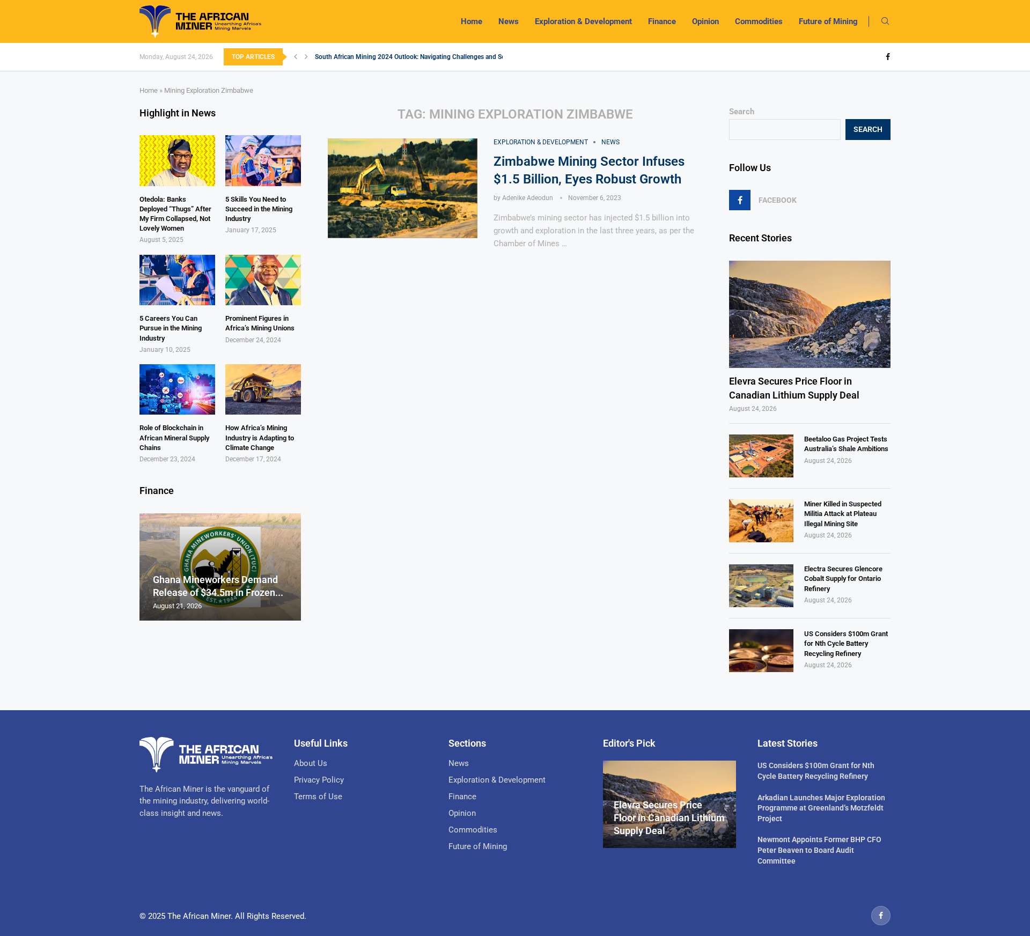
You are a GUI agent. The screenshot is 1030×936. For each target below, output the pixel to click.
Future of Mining (828, 21)
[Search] (885, 21)
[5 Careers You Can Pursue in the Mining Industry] (177, 280)
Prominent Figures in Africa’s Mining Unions (260, 323)
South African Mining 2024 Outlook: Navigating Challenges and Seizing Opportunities (437, 57)
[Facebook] (888, 57)
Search (741, 111)
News (508, 21)
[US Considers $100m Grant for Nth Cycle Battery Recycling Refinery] (761, 650)
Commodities (759, 21)
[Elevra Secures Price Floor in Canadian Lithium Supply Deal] (810, 314)
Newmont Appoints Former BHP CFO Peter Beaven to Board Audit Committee (819, 850)
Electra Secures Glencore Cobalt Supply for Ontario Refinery (843, 578)
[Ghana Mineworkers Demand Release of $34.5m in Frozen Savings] (220, 567)
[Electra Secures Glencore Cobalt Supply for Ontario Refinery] (761, 585)
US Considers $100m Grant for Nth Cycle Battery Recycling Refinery (846, 643)
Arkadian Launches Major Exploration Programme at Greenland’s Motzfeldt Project (821, 808)
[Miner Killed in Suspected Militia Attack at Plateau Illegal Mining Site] (761, 520)
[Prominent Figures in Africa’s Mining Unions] (263, 280)
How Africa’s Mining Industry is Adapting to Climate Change (259, 437)
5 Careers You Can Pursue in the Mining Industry (170, 328)
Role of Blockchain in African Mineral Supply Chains (174, 437)
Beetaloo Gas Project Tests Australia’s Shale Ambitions (846, 444)
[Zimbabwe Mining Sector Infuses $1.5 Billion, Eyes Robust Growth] (402, 188)
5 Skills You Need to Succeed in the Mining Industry (258, 209)
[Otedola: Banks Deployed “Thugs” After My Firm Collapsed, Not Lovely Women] (177, 160)
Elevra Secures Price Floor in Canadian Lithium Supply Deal (794, 387)
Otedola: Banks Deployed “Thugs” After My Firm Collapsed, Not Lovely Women (175, 214)
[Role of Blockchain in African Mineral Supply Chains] (177, 389)
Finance (662, 21)
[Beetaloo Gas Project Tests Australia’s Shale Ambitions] (761, 455)
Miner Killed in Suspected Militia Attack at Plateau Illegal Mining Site (842, 513)
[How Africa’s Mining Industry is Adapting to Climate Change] (263, 389)
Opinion (705, 21)
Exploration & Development (583, 21)
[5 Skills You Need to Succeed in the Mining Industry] (263, 160)
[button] (295, 56)
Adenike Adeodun (527, 198)
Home (471, 21)
